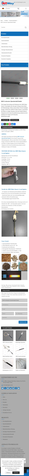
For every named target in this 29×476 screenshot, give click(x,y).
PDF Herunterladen (14, 120)
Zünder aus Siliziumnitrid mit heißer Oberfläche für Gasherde (21, 370)
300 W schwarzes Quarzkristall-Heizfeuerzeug (8, 342)
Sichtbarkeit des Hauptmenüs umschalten (26, 8)
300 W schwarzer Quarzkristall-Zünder (8, 22)
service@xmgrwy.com (20, 2)
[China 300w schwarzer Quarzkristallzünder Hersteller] (7, 3)
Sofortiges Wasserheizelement (7, 49)
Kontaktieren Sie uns (7, 412)
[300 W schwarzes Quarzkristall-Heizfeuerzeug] (8, 335)
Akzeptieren (16, 472)
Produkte (6, 20)
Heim (2, 20)
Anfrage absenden (5, 120)
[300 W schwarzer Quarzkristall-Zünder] (14, 84)
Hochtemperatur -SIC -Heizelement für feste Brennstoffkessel (8, 370)
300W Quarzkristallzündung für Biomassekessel (21, 356)
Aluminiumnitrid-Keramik (6, 52)
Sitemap (24, 469)
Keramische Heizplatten (5, 55)
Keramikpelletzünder (5, 37)
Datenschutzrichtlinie (12, 469)
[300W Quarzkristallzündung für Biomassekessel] (21, 349)
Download (5, 407)
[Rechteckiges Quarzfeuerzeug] (21, 335)
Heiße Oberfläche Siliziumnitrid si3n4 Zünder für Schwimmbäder (8, 356)
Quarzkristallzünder (13, 20)
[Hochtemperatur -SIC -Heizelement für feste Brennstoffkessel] (8, 363)
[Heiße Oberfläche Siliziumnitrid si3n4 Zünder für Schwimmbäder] (8, 349)
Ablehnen (8, 472)
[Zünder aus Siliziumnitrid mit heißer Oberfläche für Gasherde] (21, 363)
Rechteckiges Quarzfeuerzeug (21, 342)
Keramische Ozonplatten (6, 58)
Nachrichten (5, 404)
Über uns (5, 399)
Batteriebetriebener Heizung (6, 46)
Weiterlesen (5, 439)
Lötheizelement (4, 43)
